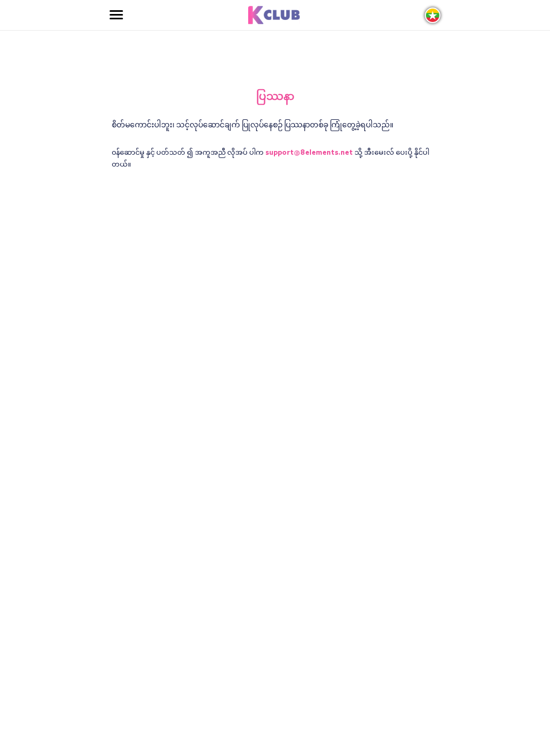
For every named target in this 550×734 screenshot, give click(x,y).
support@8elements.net (309, 153)
